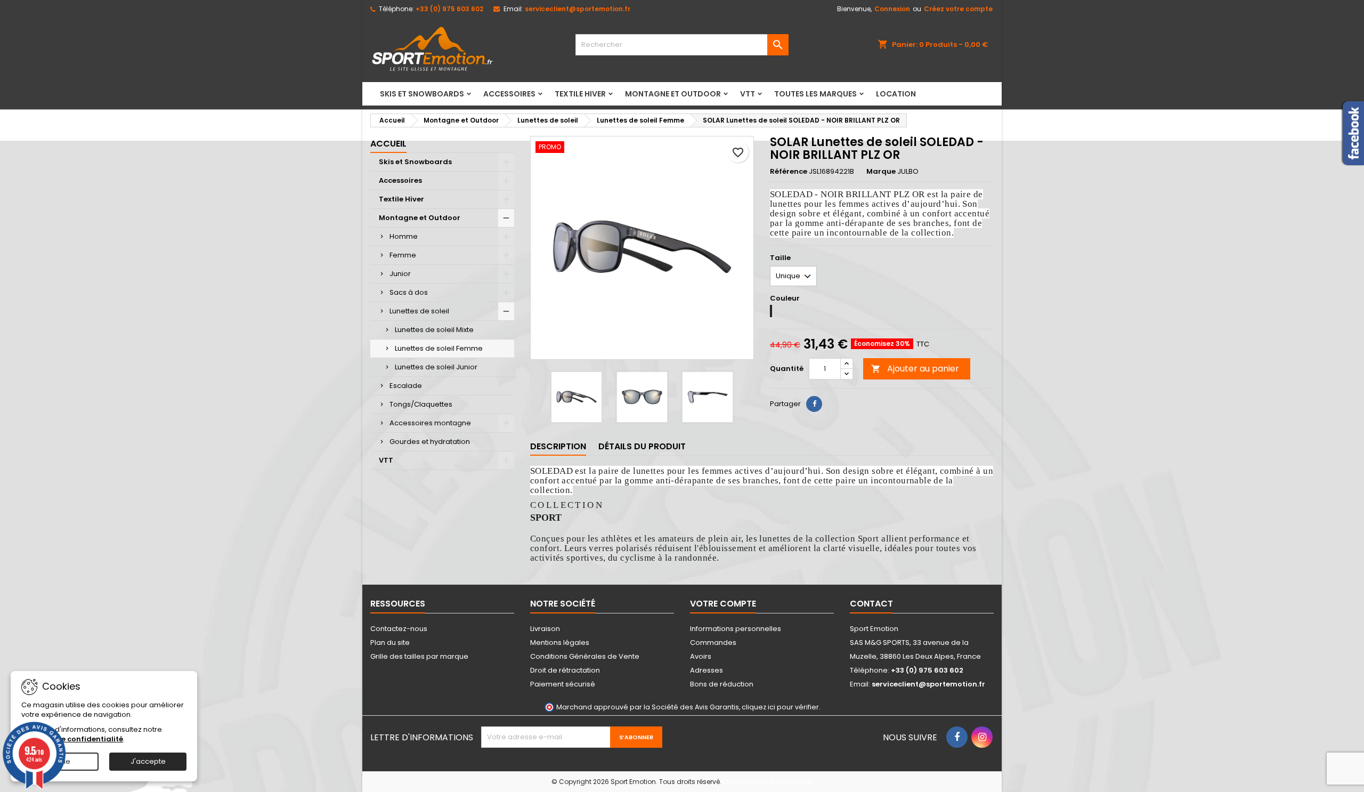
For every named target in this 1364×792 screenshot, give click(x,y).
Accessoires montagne (430, 423)
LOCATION (896, 93)
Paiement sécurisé (562, 684)
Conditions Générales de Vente (584, 656)
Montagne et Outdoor (673, 93)
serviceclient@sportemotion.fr (577, 8)
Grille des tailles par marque (419, 656)
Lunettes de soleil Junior (436, 367)
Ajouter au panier (915, 368)
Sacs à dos (408, 292)
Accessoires (509, 93)
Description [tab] (558, 446)
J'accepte (148, 761)
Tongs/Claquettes (420, 404)
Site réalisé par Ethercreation (767, 781)
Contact (871, 603)
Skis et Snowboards (422, 93)
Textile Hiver (580, 93)
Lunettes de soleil (419, 311)
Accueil (388, 144)
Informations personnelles (735, 629)
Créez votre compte (958, 8)
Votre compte (723, 603)
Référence (788, 171)
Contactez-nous (398, 629)
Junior (400, 274)
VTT (747, 93)
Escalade (405, 386)
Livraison (545, 629)
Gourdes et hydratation (429, 442)
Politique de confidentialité (72, 739)
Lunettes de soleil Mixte (434, 330)
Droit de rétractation (565, 670)
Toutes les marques (815, 93)
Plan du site (390, 642)
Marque (881, 171)
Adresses (706, 670)
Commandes (713, 642)
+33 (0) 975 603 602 (449, 8)
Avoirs (700, 656)
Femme (402, 255)
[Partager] (814, 404)
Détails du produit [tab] (642, 446)
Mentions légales (559, 642)
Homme (403, 236)
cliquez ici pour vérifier (780, 707)
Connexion (892, 8)
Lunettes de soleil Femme (439, 348)
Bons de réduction (721, 684)
